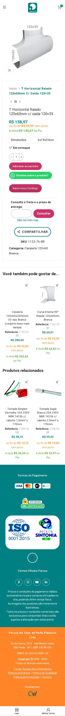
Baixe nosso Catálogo (25, 188)
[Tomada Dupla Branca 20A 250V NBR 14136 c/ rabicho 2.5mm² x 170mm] (47, 391)
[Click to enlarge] (9, 70)
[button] (26, 285)
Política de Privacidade (26, 677)
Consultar (44, 213)
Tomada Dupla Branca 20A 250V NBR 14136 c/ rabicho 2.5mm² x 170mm (48, 416)
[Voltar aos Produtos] (15, 101)
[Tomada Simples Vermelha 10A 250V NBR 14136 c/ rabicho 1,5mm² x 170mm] (17, 391)
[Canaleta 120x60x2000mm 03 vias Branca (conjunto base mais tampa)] (17, 294)
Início (13, 88)
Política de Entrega (19, 672)
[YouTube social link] (37, 582)
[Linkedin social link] (46, 582)
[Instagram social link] (28, 582)
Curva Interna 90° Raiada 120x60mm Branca (47, 315)
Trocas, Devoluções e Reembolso (32, 669)
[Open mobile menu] (4, 7)
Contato (47, 677)
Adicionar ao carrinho (25, 166)
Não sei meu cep (27, 220)
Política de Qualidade (45, 672)
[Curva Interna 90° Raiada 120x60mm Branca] (47, 294)
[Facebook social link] (19, 582)
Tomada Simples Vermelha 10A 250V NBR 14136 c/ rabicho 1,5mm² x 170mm (17, 416)
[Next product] (20, 101)
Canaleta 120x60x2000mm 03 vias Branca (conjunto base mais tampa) (17, 319)
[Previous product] (11, 101)
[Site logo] (32, 7)
